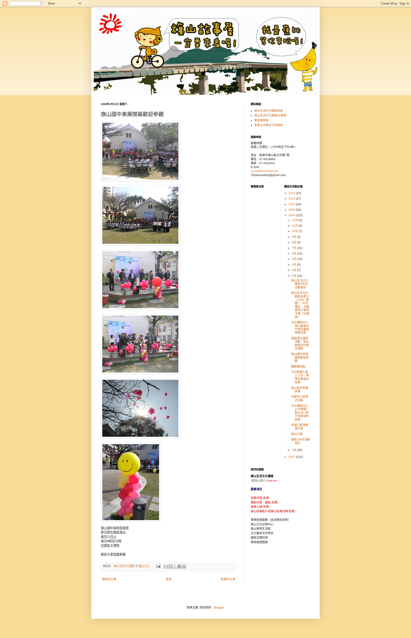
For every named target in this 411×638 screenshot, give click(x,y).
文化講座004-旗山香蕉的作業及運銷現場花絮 (300, 327)
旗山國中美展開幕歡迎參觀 (300, 357)
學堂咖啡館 (261, 120)
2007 (292, 457)
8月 (294, 242)
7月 (294, 248)
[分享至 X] (175, 566)
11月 (295, 225)
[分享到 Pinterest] (184, 566)
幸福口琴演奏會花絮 (299, 426)
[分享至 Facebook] (179, 566)
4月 (294, 264)
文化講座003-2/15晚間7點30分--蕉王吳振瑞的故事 (300, 412)
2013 (292, 198)
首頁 (168, 579)
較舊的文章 (228, 579)
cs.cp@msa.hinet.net (264, 171)
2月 (294, 276)
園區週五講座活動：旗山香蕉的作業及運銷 (300, 343)
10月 (295, 231)
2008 (292, 215)
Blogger (219, 607)
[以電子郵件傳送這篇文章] (166, 566)
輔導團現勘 (298, 366)
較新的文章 (109, 579)
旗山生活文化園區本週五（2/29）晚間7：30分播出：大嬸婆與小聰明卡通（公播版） (300, 305)
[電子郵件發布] (158, 566)
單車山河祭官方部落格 (268, 125)
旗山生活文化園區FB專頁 (270, 115)
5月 (294, 259)
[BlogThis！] (170, 566)
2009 (292, 209)
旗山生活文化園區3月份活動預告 (299, 284)
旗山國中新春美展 (299, 389)
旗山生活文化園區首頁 (268, 110)
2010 (292, 204)
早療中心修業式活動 (299, 398)
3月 (294, 270)
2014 (292, 193)
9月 (294, 237)
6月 (294, 253)
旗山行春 (297, 434)
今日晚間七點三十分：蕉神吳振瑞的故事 (300, 377)
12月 (295, 220)
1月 (294, 450)
